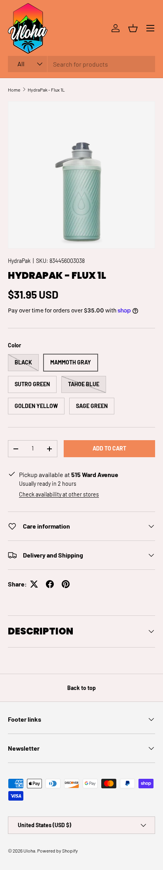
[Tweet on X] (34, 584)
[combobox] (81, 64)
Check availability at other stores (59, 494)
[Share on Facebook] (50, 584)
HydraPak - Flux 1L (46, 89)
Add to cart (109, 448)
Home (14, 89)
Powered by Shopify (57, 850)
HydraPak (19, 260)
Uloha (29, 850)
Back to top (81, 687)
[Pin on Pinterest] (66, 584)
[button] (133, 28)
